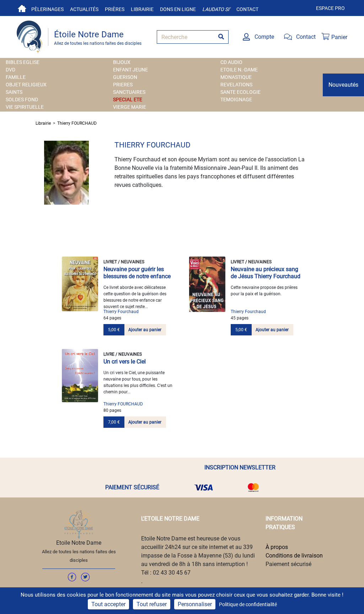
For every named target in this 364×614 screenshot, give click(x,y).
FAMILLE (16, 77)
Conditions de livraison (294, 555)
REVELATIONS (236, 84)
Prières (114, 9)
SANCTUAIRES (129, 92)
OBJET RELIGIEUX (26, 84)
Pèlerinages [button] (47, 9)
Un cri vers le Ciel (124, 361)
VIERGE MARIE (129, 107)
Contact (247, 9)
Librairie (142, 9)
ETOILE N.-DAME (239, 69)
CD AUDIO (231, 62)
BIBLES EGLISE (22, 62)
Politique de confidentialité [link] (248, 604)
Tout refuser (151, 604)
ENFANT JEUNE (130, 69)
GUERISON (125, 77)
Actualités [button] (84, 9)
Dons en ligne (178, 9)
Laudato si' (216, 9)
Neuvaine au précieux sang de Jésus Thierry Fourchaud (265, 273)
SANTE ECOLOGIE (240, 92)
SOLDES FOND (22, 99)
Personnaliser (195, 604)
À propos (277, 547)
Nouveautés (343, 84)
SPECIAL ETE (127, 99)
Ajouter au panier (144, 329)
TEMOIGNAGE (236, 99)
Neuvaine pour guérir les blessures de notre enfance (137, 273)
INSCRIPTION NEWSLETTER (239, 467)
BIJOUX (121, 62)
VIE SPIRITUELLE (25, 107)
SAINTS (14, 92)
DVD (10, 69)
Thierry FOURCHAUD (77, 123)
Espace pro (330, 8)
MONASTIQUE (236, 77)
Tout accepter (108, 604)
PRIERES (123, 84)
